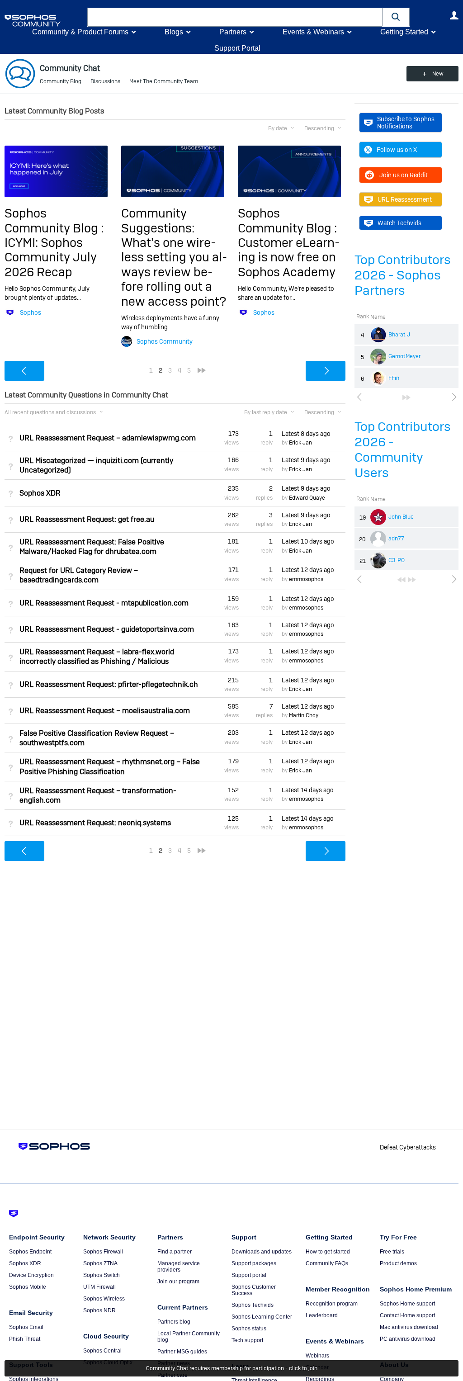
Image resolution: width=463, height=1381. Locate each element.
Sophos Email (26, 1327)
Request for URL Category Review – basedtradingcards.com (78, 575)
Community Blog (60, 81)
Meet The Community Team (163, 81)
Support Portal (237, 48)
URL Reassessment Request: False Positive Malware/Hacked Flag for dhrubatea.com (91, 546)
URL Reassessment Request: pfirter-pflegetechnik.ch (108, 684)
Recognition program (332, 1304)
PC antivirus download (407, 1339)
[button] (396, 17)
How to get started (328, 1252)
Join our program (178, 1281)
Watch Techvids (399, 223)
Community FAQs (327, 1263)
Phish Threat (24, 1339)
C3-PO (396, 560)
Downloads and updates (262, 1252)
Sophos (30, 312)
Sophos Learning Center (262, 1317)
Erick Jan (300, 442)
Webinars (317, 1356)
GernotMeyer (404, 356)
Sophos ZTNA (100, 1263)
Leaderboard (322, 1315)
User (453, 15)
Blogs (174, 32)
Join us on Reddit (403, 175)
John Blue (401, 516)
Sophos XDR (40, 493)
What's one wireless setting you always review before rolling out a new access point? (174, 272)
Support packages (254, 1263)
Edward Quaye (307, 497)
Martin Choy (303, 715)
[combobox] (235, 17)
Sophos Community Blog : (54, 220)
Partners (232, 32)
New (438, 73)
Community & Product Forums (80, 32)
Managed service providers (178, 1266)
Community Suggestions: (157, 220)
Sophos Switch (101, 1275)
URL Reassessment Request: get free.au (86, 519)
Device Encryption (31, 1275)
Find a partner (174, 1252)
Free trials (392, 1252)
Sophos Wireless (104, 1299)
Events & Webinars (313, 32)
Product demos (398, 1263)
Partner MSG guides (182, 1351)
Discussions (105, 81)
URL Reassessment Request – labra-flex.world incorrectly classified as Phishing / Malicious (96, 656)
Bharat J (399, 334)
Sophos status (249, 1328)
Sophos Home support (407, 1304)
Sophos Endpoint (30, 1252)
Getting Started (404, 32)
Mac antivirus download (409, 1327)
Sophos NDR (99, 1310)
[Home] (44, 20)
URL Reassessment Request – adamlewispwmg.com (107, 438)
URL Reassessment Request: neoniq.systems (95, 823)
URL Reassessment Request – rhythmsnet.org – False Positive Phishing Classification (109, 766)
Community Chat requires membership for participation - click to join (231, 1368)
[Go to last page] (406, 397)
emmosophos (306, 579)
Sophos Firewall (103, 1252)
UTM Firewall (99, 1287)
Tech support (247, 1340)
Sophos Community (165, 341)
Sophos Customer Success (254, 1290)
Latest (306, 434)
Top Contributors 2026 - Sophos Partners (402, 275)
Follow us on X (397, 150)
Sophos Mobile (27, 1287)
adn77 (396, 538)
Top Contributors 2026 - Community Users (402, 449)
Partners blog (173, 1322)
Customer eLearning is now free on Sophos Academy (289, 257)
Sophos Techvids (253, 1305)
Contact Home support (407, 1315)
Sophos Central (102, 1351)
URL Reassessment (405, 199)
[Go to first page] (401, 579)
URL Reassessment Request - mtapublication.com (104, 603)
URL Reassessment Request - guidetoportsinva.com (106, 629)
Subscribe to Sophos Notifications (406, 122)
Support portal (249, 1275)
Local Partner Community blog (188, 1336)
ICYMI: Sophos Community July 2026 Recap (51, 257)
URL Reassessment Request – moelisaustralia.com (104, 710)
